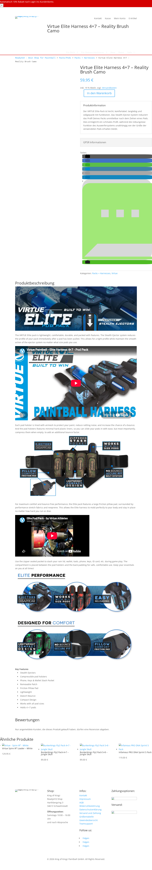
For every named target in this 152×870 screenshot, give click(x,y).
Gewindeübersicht (88, 820)
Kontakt (98, 18)
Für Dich (70, 52)
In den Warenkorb (99, 93)
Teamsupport (86, 823)
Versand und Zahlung (90, 813)
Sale (129, 52)
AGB (81, 802)
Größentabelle (86, 816)
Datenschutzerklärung (90, 809)
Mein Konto (119, 18)
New (112, 52)
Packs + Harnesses (85, 58)
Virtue (115, 273)
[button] (87, 156)
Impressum (85, 799)
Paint (121, 52)
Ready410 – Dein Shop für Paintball (35, 58)
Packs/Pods (65, 58)
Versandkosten (109, 87)
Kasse (108, 18)
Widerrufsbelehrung (89, 806)
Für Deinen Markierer (92, 52)
